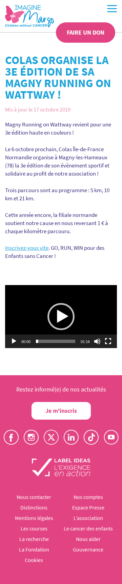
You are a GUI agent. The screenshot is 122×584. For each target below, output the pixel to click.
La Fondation (34, 549)
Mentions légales (34, 518)
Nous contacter (34, 497)
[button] (61, 316)
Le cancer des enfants (88, 528)
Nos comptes (88, 497)
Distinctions (33, 507)
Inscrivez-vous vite (26, 247)
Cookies (34, 560)
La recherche (34, 539)
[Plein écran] (108, 341)
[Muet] (97, 341)
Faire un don (85, 32)
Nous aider (88, 539)
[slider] (55, 341)
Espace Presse (88, 507)
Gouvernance (88, 549)
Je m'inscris (61, 411)
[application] (61, 316)
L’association (88, 518)
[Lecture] (14, 341)
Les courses (34, 528)
